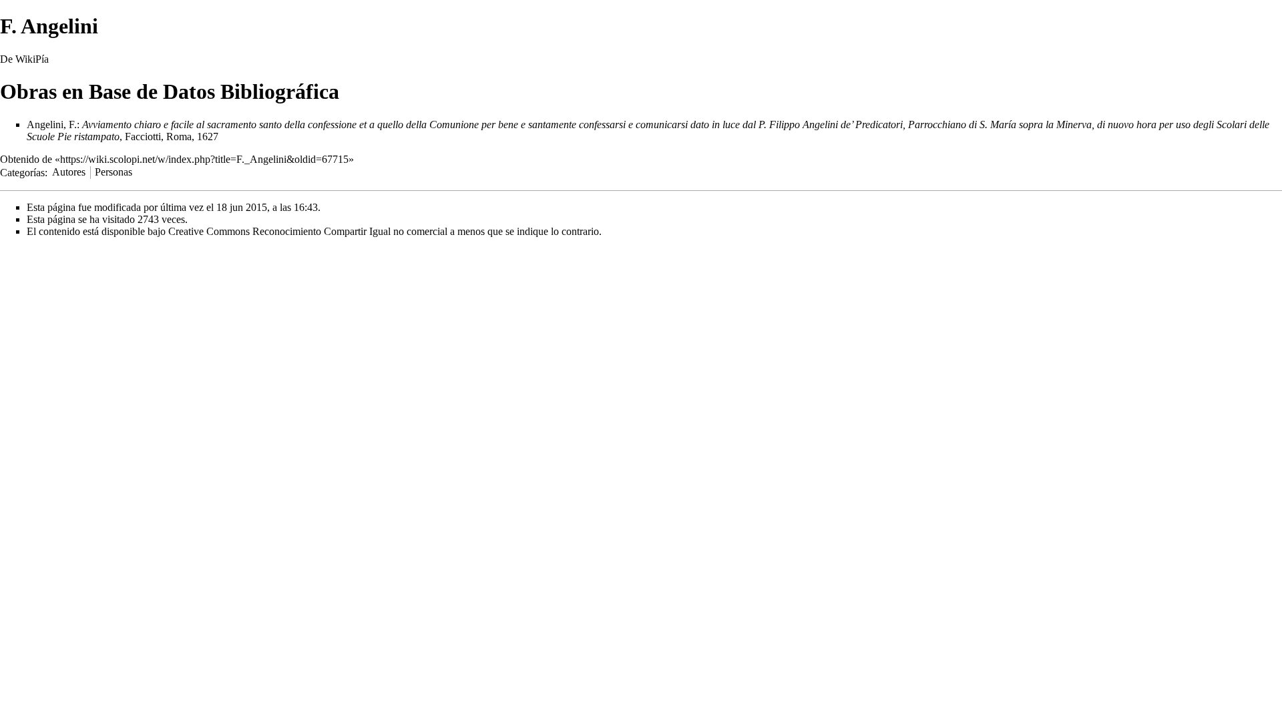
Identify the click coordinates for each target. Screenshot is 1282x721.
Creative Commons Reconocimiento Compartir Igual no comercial (307, 231)
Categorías (22, 172)
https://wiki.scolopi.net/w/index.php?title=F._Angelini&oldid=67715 (204, 159)
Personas (113, 172)
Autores (68, 172)
